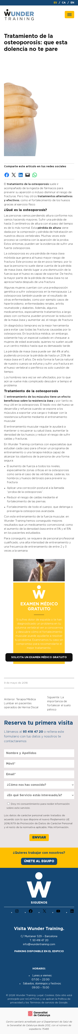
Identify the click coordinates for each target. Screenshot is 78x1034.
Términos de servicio (42, 1003)
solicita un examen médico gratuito (39, 657)
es (55, 2)
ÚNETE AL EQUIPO (39, 861)
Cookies (49, 995)
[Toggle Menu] (69, 14)
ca (64, 2)
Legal (40, 995)
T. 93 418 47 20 (39, 940)
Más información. (58, 827)
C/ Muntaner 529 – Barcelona (39, 936)
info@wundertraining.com (39, 944)
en (72, 2)
